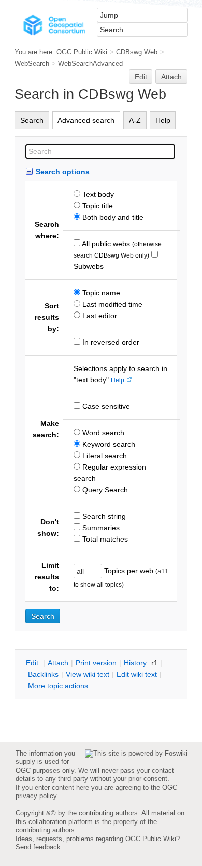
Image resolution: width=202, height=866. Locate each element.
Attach (171, 77)
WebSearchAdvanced (90, 63)
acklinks (43, 674)
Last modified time (111, 304)
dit (33, 663)
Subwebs (89, 266)
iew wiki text (87, 674)
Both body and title (111, 217)
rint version (96, 663)
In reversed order (109, 342)
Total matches (104, 539)
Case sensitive (105, 406)
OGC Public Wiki (81, 52)
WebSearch (32, 63)
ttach (58, 663)
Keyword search (107, 444)
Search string (103, 516)
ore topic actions (58, 686)
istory (135, 663)
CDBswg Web (136, 52)
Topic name (100, 293)
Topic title (96, 206)
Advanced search (85, 120)
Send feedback (38, 847)
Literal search (103, 455)
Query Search (104, 490)
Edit (141, 77)
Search (32, 120)
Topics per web (128, 570)
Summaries (100, 527)
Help (162, 120)
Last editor (98, 315)
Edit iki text (137, 674)
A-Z (135, 120)
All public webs (105, 243)
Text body (97, 194)
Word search (102, 433)
